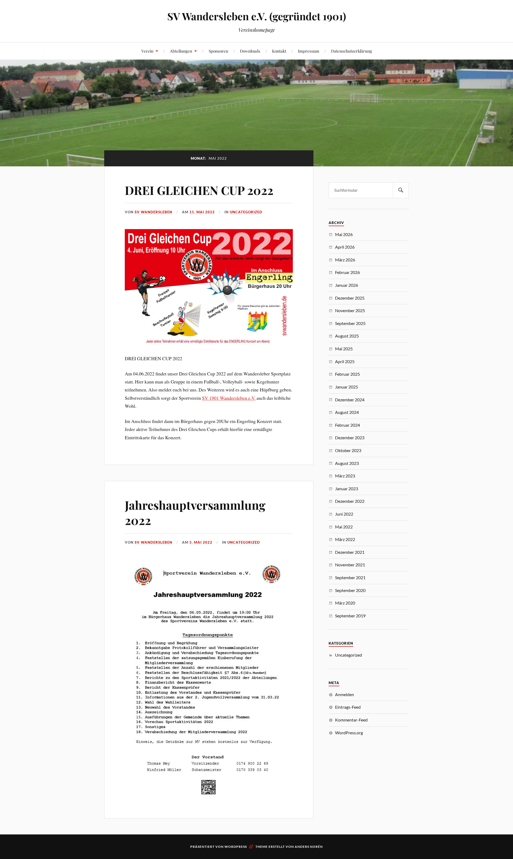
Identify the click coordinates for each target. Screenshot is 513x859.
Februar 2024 (347, 424)
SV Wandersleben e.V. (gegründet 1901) (256, 16)
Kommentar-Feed (351, 719)
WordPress (235, 847)
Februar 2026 (347, 272)
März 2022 (345, 539)
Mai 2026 (344, 234)
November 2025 (350, 310)
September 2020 (350, 590)
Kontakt (279, 51)
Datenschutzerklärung (351, 51)
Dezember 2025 (349, 297)
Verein (147, 51)
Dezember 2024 (349, 399)
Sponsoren (218, 51)
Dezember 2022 (349, 501)
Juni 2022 (344, 513)
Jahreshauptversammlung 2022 (195, 512)
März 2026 (345, 259)
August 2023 (347, 463)
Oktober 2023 (348, 450)
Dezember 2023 (349, 437)
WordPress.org (349, 732)
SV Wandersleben (153, 212)
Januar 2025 (346, 386)
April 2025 (345, 361)
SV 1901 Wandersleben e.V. (228, 398)
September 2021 (350, 577)
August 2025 (347, 335)
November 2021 (350, 564)
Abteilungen (181, 51)
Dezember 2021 (349, 552)
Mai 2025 (344, 348)
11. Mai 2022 (202, 212)
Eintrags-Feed (348, 706)
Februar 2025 (347, 373)
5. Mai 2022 (200, 542)
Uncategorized (246, 212)
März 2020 (345, 602)
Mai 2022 (344, 526)
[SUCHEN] (401, 190)
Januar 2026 (346, 285)
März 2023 (345, 475)
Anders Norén (309, 847)
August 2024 (347, 412)
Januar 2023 (346, 488)
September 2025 (350, 323)
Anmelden (344, 694)
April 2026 (345, 246)
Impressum (308, 51)
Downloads (250, 51)
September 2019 (350, 615)
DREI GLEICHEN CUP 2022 (199, 190)
